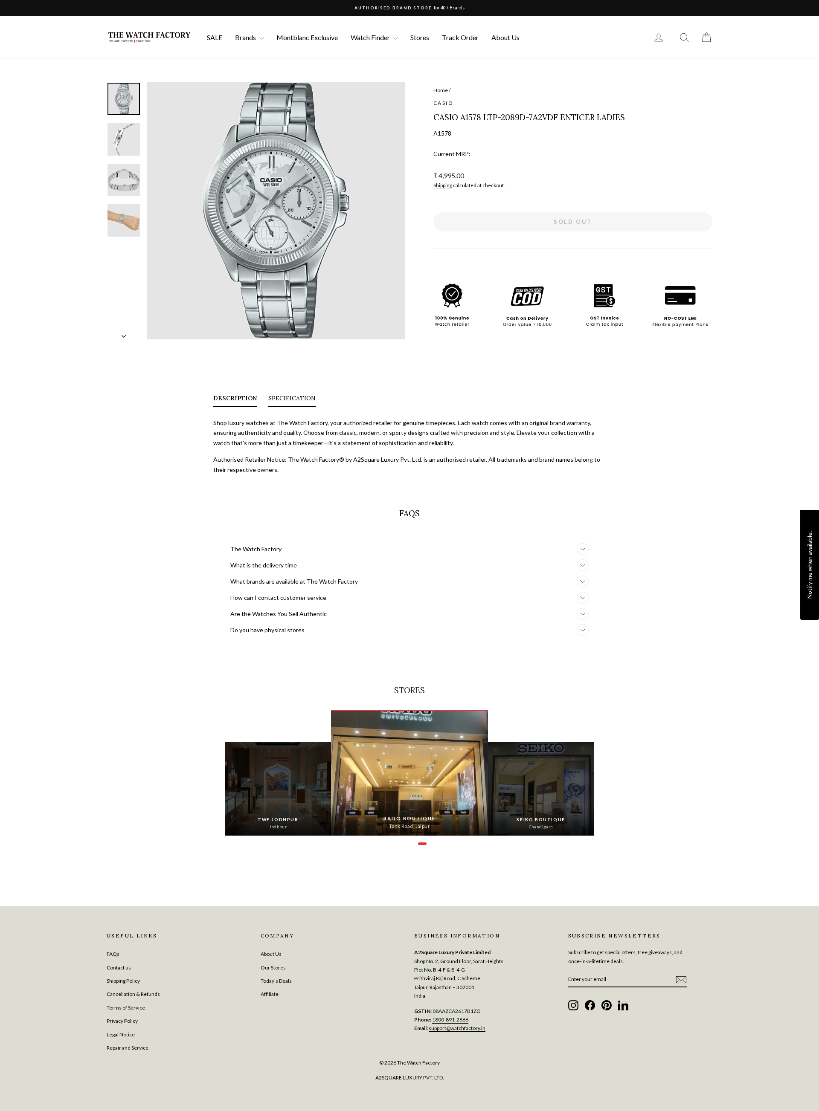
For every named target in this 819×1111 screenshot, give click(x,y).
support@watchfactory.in (457, 1028)
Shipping (442, 185)
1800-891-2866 (450, 1019)
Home (440, 90)
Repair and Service (127, 1047)
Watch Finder (371, 37)
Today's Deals (276, 981)
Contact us (119, 967)
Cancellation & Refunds (133, 994)
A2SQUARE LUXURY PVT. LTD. (409, 1077)
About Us (505, 37)
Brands (246, 37)
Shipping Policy (123, 981)
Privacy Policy (122, 1021)
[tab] (235, 399)
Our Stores (273, 967)
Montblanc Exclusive (307, 37)
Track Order (460, 37)
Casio (443, 103)
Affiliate (270, 994)
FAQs (113, 954)
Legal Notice (121, 1034)
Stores (419, 37)
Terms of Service (126, 1007)
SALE (214, 37)
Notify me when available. (809, 565)
